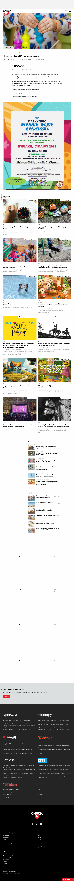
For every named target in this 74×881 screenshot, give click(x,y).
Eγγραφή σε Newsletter (9, 854)
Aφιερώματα (41, 843)
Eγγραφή (6, 696)
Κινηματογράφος (7, 843)
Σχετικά (6, 197)
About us (5, 861)
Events (4, 847)
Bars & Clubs (6, 837)
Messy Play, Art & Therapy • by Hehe (52, 76)
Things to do (6, 839)
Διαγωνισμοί (41, 845)
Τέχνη (39, 837)
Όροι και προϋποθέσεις (9, 855)
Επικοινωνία (6, 859)
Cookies (5, 863)
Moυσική (5, 841)
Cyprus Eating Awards (43, 847)
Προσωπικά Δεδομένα (8, 857)
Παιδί (21, 52)
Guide (39, 841)
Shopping (40, 839)
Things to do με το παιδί (11, 52)
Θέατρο (5, 845)
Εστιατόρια (6, 835)
